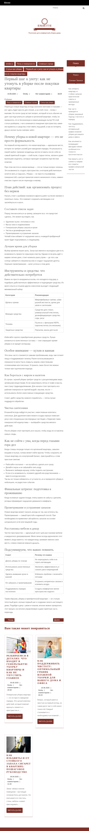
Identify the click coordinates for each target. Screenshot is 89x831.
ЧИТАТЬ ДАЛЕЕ (15, 717)
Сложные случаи (46, 64)
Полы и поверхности (26, 64)
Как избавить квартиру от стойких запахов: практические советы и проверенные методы (75, 96)
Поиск (76, 63)
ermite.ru (9, 64)
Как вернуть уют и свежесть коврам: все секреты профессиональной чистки (76, 164)
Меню (7, 2)
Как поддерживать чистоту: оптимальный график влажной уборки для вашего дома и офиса (76, 130)
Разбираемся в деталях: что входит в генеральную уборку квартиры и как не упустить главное (17, 666)
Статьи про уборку (14, 69)
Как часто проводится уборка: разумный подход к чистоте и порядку (76, 114)
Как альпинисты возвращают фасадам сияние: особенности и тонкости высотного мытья (75, 147)
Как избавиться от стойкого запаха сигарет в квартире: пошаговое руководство (18, 763)
